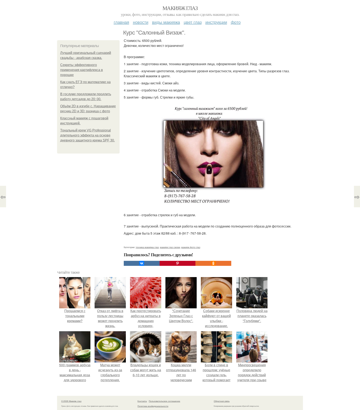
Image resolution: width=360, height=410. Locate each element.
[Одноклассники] (213, 263)
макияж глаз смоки (170, 247)
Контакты (142, 401)
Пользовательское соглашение (164, 401)
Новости (140, 22)
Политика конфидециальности (153, 406)
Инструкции (216, 22)
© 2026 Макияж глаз (71, 401)
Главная (121, 22)
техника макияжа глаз (147, 247)
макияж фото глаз (190, 247)
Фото (236, 22)
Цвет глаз (193, 22)
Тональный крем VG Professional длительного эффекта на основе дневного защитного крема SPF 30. (87, 135)
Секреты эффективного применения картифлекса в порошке (81, 70)
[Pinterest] (177, 263)
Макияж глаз (180, 7)
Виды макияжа (166, 22)
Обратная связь (222, 401)
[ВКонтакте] (142, 263)
